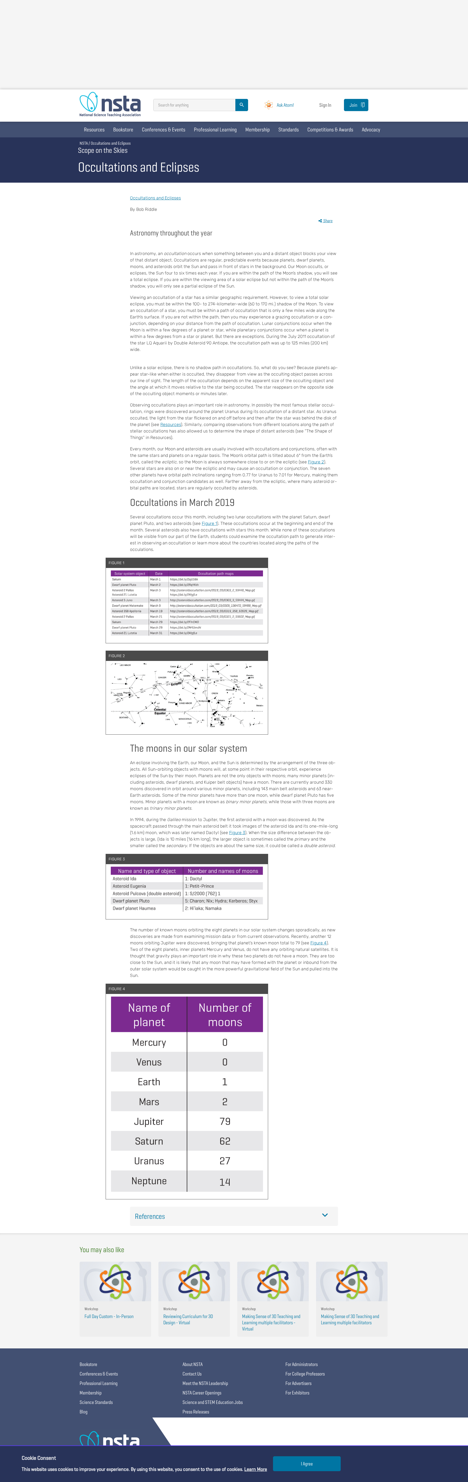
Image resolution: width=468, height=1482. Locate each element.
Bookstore (123, 129)
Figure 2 (316, 461)
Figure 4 (318, 942)
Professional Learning (215, 129)
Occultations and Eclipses (155, 198)
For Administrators (301, 1364)
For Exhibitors (297, 1393)
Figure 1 (209, 523)
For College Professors (305, 1374)
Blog (83, 1412)
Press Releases (196, 1412)
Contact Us (192, 1374)
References (150, 1216)
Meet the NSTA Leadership (205, 1383)
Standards (288, 129)
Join (353, 105)
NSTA (84, 143)
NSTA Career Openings (202, 1393)
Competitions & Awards (330, 129)
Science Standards (96, 1402)
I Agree (307, 1464)
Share (328, 221)
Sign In (325, 105)
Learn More (255, 1469)
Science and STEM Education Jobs (213, 1402)
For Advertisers (298, 1383)
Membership (257, 129)
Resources (94, 129)
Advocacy (371, 129)
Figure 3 (237, 832)
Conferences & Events (163, 129)
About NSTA (193, 1364)
